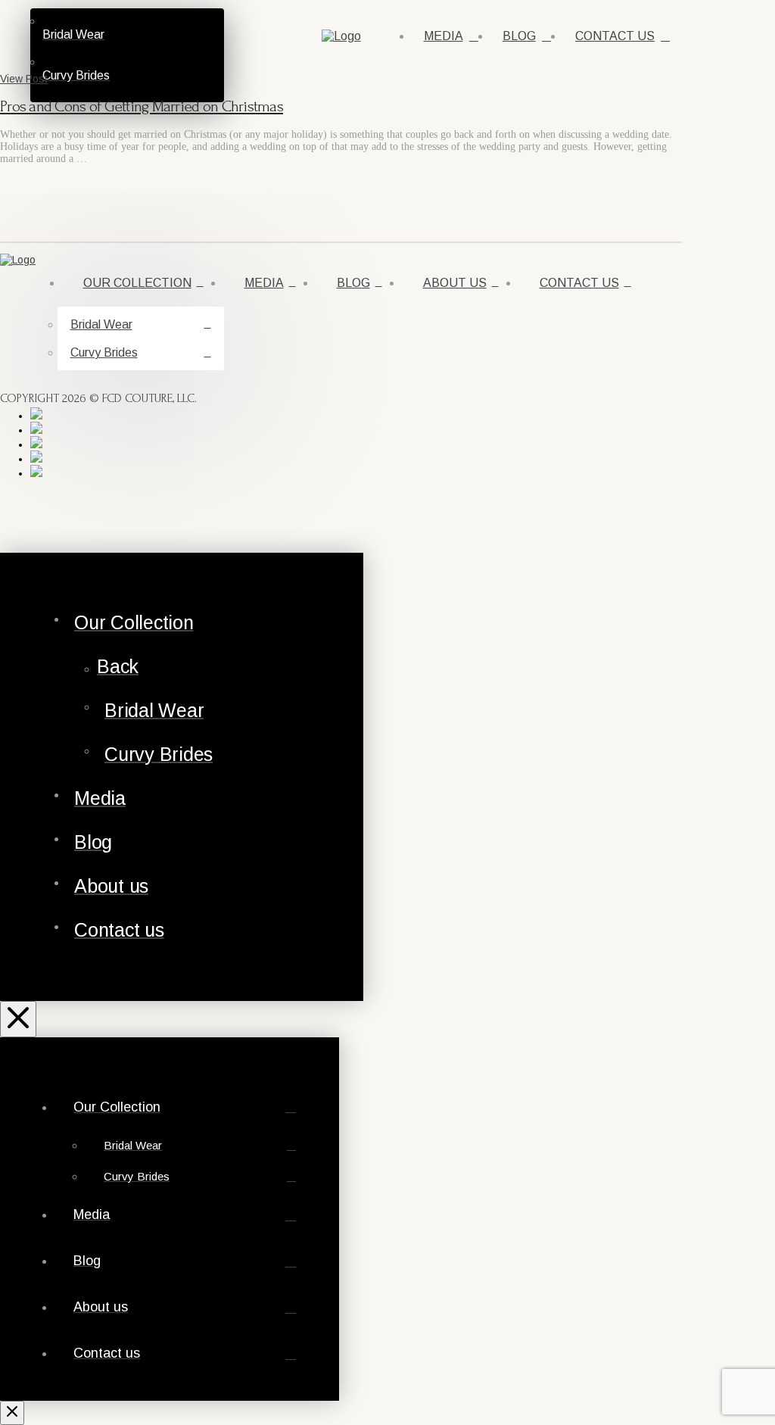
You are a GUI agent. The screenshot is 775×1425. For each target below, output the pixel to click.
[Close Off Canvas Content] (18, 1019)
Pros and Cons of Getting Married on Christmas (141, 106)
